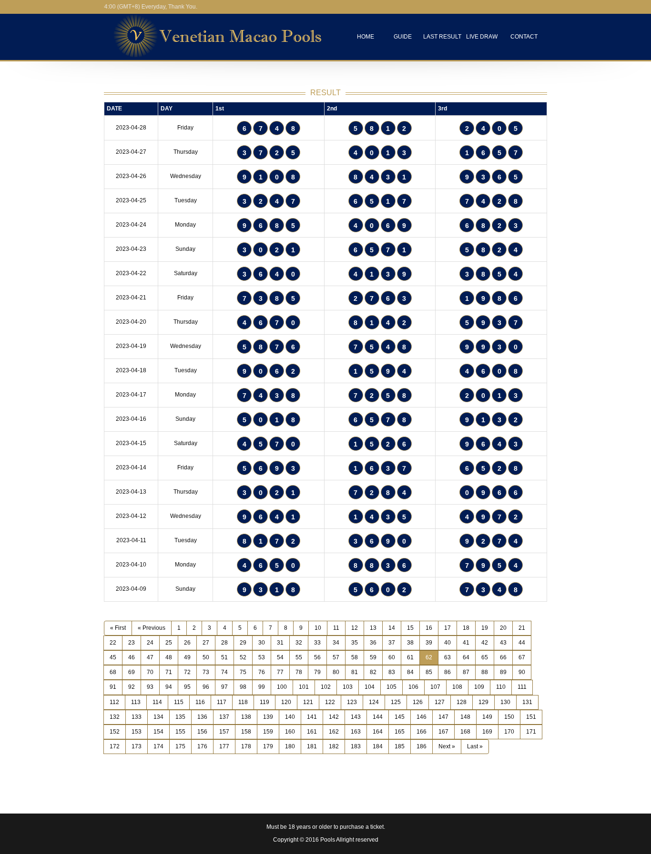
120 (286, 702)
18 (466, 628)
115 (178, 702)
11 (336, 628)
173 (137, 746)
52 (243, 657)
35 (354, 642)
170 (509, 731)
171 (531, 731)
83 (391, 672)
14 (391, 628)
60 (391, 657)
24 (150, 642)
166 (422, 731)
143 (356, 717)
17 (447, 628)
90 (522, 672)
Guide (403, 36)
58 (354, 657)
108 (457, 687)
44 (522, 642)
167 (443, 731)
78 (298, 672)
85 (429, 672)
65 (484, 657)
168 (465, 731)
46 (131, 657)
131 (527, 702)
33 (317, 642)
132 (115, 717)
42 (484, 642)
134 (158, 717)
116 (200, 702)
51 (224, 657)
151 (531, 717)
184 (378, 746)
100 (282, 687)
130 (505, 702)
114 (157, 702)
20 (503, 628)
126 (418, 702)
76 (261, 672)
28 (224, 642)
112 (114, 702)
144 (378, 717)
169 (487, 731)
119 (264, 702)
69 (131, 672)
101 (304, 687)
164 (378, 731)
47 (150, 657)
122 (330, 702)
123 (352, 702)
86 (447, 672)
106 (413, 687)
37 (391, 642)
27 (206, 642)
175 (180, 746)
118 (243, 702)
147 (443, 717)
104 (370, 687)
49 (187, 657)
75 (243, 672)
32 (298, 642)
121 (308, 702)
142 (334, 717)
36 (373, 642)
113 (136, 702)
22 (113, 642)
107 (435, 687)
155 (180, 731)
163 (356, 731)
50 (206, 657)
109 (479, 687)
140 (290, 717)
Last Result (442, 36)
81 (354, 672)
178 (246, 746)
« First (118, 628)
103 (348, 687)
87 (466, 672)
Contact (524, 36)
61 (410, 657)
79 (317, 672)
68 (113, 672)
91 (113, 687)
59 (373, 657)
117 (221, 702)
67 (522, 657)
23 (131, 642)
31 (280, 642)
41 (466, 642)
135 (180, 717)
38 (410, 642)
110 (501, 687)
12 (354, 628)
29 (243, 642)
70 (150, 672)
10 (318, 628)
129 (483, 702)
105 (392, 687)
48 (168, 657)
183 (356, 746)
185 (400, 746)
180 (290, 746)
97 (224, 687)
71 (168, 672)
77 (280, 672)
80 (336, 672)
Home (365, 36)
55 (298, 657)
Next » (446, 746)
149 (487, 717)
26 (187, 642)
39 (429, 642)
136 (202, 717)
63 (447, 657)
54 (280, 657)
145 (400, 717)
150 (509, 717)
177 (224, 746)
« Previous (151, 628)
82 (373, 672)
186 (422, 746)
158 (246, 731)
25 (168, 642)
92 (131, 687)
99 (261, 687)
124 (374, 702)
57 (336, 657)
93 (150, 687)
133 (137, 717)
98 (243, 687)
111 (522, 687)
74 (224, 672)
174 (158, 746)
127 (440, 702)
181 (312, 746)
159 (268, 731)
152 (115, 731)
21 (522, 628)
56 (317, 657)
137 (224, 717)
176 (202, 746)
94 (168, 687)
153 (137, 731)
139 (268, 717)
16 (429, 628)
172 (115, 746)
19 (484, 628)
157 (224, 731)
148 (465, 717)
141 (312, 717)
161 (312, 731)
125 (396, 702)
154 (158, 731)
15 (410, 628)
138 (246, 717)
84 (410, 672)
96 (206, 687)
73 (206, 672)
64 (466, 657)
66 (503, 657)
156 (202, 731)
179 (268, 746)
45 (113, 657)
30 (261, 642)
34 (336, 642)
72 (187, 672)
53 (261, 657)
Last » (475, 746)
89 (503, 672)
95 (187, 687)
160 (290, 731)
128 (462, 702)
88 (484, 672)
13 (373, 628)
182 (334, 746)
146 (422, 717)
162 (334, 731)
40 (447, 642)
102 (326, 687)
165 (400, 731)
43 (503, 642)
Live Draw (482, 36)
